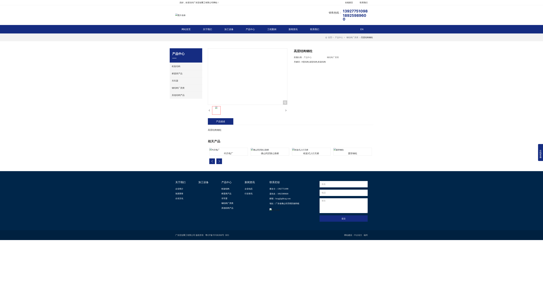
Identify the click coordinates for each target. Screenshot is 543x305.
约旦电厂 (228, 153)
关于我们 (207, 29)
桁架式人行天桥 (311, 153)
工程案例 (271, 29)
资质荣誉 (179, 193)
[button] (212, 161)
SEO (227, 235)
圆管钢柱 (352, 153)
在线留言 (349, 2)
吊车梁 (224, 198)
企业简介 (179, 189)
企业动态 (249, 189)
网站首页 (186, 29)
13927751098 (355, 11)
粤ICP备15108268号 (214, 235)
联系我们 (364, 2)
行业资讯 (249, 193)
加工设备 (228, 29)
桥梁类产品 (226, 193)
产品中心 (250, 29)
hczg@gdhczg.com (283, 199)
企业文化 (179, 198)
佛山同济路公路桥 (270, 153)
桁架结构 (225, 189)
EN (361, 29)
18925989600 (354, 17)
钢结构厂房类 (352, 37)
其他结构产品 (227, 208)
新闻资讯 (293, 29)
